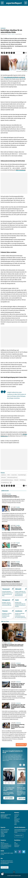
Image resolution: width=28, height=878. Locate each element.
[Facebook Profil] (19, 851)
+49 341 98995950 (6, 817)
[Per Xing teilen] (12, 53)
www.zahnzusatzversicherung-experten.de (14, 77)
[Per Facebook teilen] (9, 53)
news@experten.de (4, 847)
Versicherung (22, 170)
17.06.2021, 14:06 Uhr (11, 34)
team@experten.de (7, 845)
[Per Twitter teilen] (14, 53)
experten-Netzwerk (4, 843)
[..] (10, 482)
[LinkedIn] (15, 851)
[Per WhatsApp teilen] (7, 53)
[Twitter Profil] (23, 851)
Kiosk (3, 854)
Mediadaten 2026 (18, 835)
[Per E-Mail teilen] (2, 53)
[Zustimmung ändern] (2, 873)
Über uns (2, 842)
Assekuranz (3, 28)
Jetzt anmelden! (4, 867)
